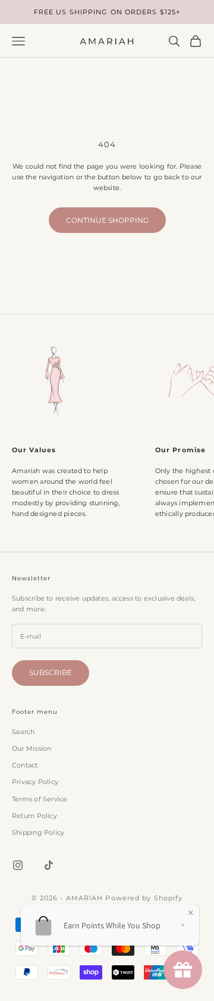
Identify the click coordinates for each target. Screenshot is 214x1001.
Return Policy (34, 816)
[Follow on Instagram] (18, 865)
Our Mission (31, 748)
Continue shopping (107, 220)
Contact (25, 765)
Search (23, 732)
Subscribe (50, 672)
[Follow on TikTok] (49, 865)
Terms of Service (40, 799)
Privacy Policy (35, 782)
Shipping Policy (38, 832)
